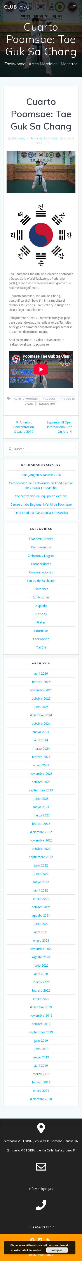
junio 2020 (41, 965)
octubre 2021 (41, 907)
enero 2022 (41, 899)
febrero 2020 (41, 990)
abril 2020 (41, 974)
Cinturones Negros (41, 555)
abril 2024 (41, 740)
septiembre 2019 (41, 1032)
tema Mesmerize (41, 1254)
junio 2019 (41, 1049)
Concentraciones (41, 572)
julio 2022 (41, 865)
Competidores (41, 564)
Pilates (41, 622)
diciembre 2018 (41, 1099)
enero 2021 (41, 940)
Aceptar (57, 1250)
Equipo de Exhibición (41, 580)
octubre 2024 (41, 723)
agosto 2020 (41, 957)
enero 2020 (41, 999)
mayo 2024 (41, 732)
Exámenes (41, 589)
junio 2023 (41, 798)
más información (31, 1250)
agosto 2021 (41, 915)
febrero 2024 (41, 757)
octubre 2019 (41, 1024)
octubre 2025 (41, 698)
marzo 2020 (41, 982)
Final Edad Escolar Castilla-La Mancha (41, 513)
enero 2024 (41, 765)
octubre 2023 (41, 782)
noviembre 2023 (41, 773)
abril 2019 (41, 1065)
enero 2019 (41, 1090)
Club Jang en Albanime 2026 (41, 475)
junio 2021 (41, 924)
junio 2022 (41, 874)
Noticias (37, 138)
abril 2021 (41, 932)
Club (17, 6)
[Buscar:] (41, 449)
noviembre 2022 (41, 840)
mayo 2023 (41, 807)
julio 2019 (41, 1040)
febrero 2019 (41, 1082)
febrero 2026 (41, 682)
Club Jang (17, 138)
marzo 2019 (41, 1074)
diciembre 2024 (41, 715)
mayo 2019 (41, 1057)
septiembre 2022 (41, 857)
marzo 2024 (41, 748)
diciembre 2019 (41, 1007)
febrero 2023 (41, 823)
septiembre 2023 (41, 790)
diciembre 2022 (41, 832)
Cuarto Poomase (26, 398)
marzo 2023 (41, 815)
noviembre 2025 (41, 690)
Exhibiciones (41, 597)
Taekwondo (47, 403)
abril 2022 (41, 890)
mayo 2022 (41, 882)
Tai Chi (41, 647)
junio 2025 (41, 707)
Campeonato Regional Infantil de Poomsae (41, 504)
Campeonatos (41, 547)
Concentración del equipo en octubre (41, 496)
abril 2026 (41, 673)
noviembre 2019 (41, 1015)
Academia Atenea (41, 539)
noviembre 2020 (41, 949)
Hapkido (41, 605)
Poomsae (50, 138)
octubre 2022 (41, 849)
